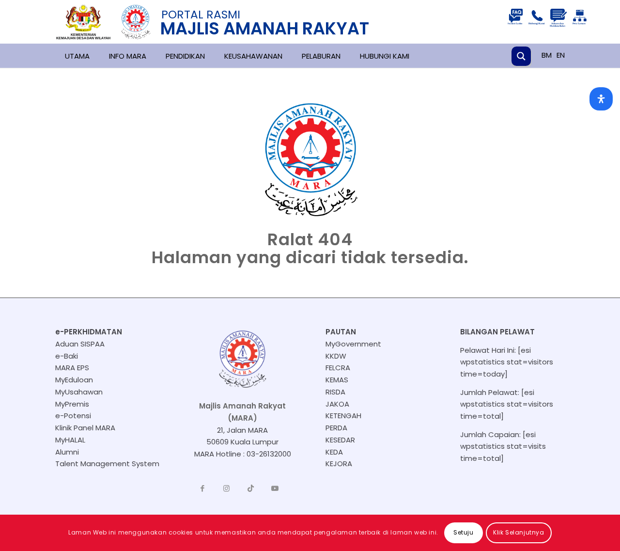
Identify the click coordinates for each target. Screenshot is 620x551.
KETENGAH (343, 415)
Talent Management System (107, 463)
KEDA (334, 452)
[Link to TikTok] (251, 488)
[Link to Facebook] (202, 488)
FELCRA (338, 367)
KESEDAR (340, 440)
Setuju (463, 532)
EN (561, 55)
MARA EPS (72, 367)
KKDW (336, 356)
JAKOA (337, 404)
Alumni (67, 452)
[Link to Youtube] (275, 488)
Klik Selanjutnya (518, 532)
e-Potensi (73, 415)
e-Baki (66, 356)
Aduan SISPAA (80, 344)
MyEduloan (74, 380)
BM (547, 55)
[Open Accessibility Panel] (601, 98)
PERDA (336, 428)
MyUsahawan (79, 392)
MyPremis (72, 404)
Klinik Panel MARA (85, 428)
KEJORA (339, 463)
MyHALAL (70, 440)
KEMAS (337, 380)
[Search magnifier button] (521, 56)
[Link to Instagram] (227, 488)
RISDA (335, 392)
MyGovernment (353, 344)
